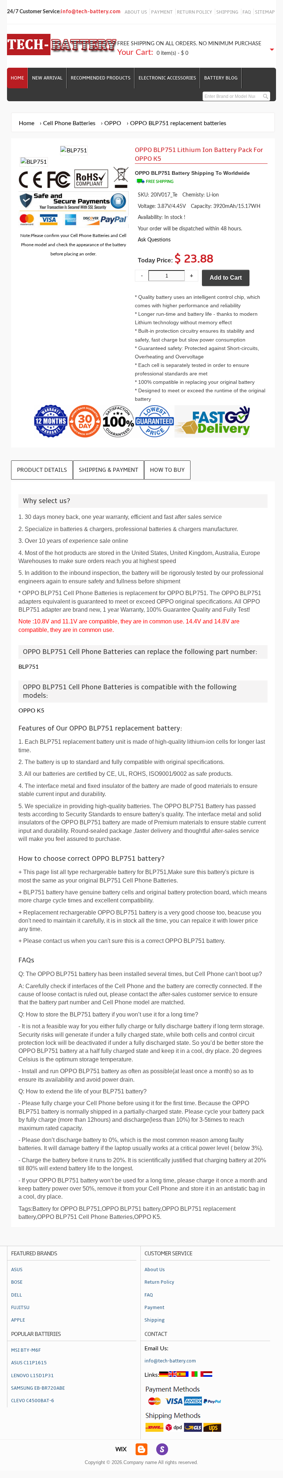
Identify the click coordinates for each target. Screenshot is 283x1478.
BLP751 (28, 667)
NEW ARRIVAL (47, 78)
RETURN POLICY (194, 12)
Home (17, 78)
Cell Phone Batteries (69, 123)
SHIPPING (227, 12)
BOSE (16, 1282)
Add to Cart (226, 278)
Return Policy (159, 1282)
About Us (154, 1270)
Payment (154, 1308)
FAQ (246, 12)
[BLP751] (34, 162)
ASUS (16, 1270)
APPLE (18, 1320)
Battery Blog (221, 78)
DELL (16, 1295)
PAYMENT (162, 12)
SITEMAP (265, 12)
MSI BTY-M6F (26, 1350)
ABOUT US (136, 12)
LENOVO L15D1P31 (32, 1376)
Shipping (154, 1320)
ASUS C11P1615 (29, 1363)
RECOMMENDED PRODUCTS (100, 78)
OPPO (112, 123)
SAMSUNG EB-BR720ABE (38, 1388)
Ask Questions (154, 240)
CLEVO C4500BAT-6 (32, 1401)
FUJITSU (20, 1308)
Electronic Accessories (167, 78)
